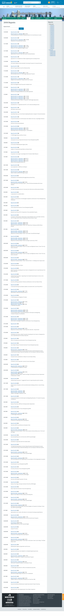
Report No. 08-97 (14, 187)
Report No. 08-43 (14, 510)
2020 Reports (52, 32)
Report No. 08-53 (14, 456)
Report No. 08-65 (14, 389)
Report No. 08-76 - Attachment (16, 328)
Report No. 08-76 (14, 326)
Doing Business (27, 6)
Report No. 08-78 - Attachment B (17, 311)
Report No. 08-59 (14, 423)
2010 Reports (52, 43)
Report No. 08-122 (14, 50)
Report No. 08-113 (14, 102)
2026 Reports (52, 25)
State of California (50, 597)
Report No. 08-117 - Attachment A (17, 78)
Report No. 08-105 (14, 142)
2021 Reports (52, 31)
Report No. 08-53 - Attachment (16, 458)
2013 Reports (52, 40)
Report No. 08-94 (14, 205)
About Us (19, 18)
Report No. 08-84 (14, 274)
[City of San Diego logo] (7, 2)
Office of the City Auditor (36, 599)
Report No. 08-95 (14, 196)
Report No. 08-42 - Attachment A (17, 516)
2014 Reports (52, 39)
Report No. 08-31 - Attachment (16, 578)
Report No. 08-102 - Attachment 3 (17, 161)
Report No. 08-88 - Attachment (16, 245)
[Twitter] (7, 597)
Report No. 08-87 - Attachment (16, 259)
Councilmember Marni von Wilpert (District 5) (25, 600)
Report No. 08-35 (14, 553)
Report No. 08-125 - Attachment (17, 33)
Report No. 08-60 (14, 417)
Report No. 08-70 (14, 359)
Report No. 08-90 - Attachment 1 (17, 231)
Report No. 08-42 (14, 515)
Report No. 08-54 (14, 450)
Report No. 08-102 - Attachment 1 (17, 158)
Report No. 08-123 (14, 43)
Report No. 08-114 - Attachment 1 (17, 96)
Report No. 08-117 (14, 76)
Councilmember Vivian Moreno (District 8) (24, 604)
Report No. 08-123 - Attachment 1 (17, 45)
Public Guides (32, 18)
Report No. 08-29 (14, 587)
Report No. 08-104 (14, 147)
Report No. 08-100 (14, 169)
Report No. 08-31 (14, 576)
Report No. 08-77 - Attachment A (17, 318)
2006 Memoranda (52, 55)
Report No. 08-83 (14, 280)
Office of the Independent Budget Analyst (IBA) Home (9, 18)
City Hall (54, 6)
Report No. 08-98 (14, 180)
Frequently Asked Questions (48, 18)
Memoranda (51, 49)
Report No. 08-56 (14, 439)
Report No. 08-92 (14, 215)
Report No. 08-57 (14, 435)
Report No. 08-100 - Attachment (17, 171)
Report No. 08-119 (14, 66)
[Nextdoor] (11, 597)
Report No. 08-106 (14, 138)
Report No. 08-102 (14, 156)
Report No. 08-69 (14, 364)
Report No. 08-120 (14, 61)
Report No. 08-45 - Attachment (16, 499)
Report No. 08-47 (14, 486)
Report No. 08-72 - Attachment (16, 349)
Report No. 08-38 (14, 537)
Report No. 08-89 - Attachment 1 (17, 238)
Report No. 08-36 (14, 549)
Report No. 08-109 (14, 121)
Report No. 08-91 (14, 220)
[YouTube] (8, 597)
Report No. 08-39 (14, 531)
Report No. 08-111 (14, 112)
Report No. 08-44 (14, 503)
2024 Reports (52, 27)
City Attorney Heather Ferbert (37, 597)
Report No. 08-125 (14, 32)
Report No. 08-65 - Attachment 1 (17, 390)
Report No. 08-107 (14, 133)
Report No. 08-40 (14, 526)
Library (34, 6)
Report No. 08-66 (14, 383)
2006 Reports (52, 48)
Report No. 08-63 (14, 402)
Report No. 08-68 (14, 370)
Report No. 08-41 (14, 521)
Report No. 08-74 (14, 338)
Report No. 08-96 (14, 192)
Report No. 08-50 (14, 471)
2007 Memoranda (52, 54)
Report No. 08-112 (14, 107)
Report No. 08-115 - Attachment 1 (17, 89)
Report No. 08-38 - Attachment (16, 539)
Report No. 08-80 (14, 295)
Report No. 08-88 (14, 243)
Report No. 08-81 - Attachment (16, 291)
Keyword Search (7, 26)
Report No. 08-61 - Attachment (16, 413)
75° (15, 2)
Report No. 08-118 (14, 70)
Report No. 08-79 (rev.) (15, 303)
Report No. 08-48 (14, 482)
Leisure (7, 6)
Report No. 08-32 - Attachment (16, 572)
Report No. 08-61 (14, 411)
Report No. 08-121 (14, 56)
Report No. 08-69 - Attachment (16, 366)
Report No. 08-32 (14, 570)
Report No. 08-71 (14, 354)
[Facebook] (5, 597)
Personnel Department (36, 603)
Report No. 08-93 (14, 210)
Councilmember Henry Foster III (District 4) (24, 599)
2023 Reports (52, 28)
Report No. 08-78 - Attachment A (17, 310)
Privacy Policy (25, 609)
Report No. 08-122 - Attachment (17, 52)
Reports (28, 17)
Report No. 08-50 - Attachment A (17, 473)
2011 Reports (52, 42)
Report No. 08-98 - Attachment (16, 182)
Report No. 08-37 (14, 544)
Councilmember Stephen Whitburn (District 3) (25, 598)
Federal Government (50, 598)
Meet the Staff (23, 18)
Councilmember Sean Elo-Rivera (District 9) (24, 605)
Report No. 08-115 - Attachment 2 (17, 90)
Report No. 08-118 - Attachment (17, 72)
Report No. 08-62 (14, 406)
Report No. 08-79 (14, 300)
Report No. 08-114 (14, 94)
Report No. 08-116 (14, 82)
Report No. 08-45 (14, 497)
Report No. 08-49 (14, 477)
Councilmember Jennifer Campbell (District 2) (25, 597)
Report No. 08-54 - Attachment (16, 452)
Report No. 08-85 (14, 268)
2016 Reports (52, 36)
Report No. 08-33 (14, 565)
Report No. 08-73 (14, 343)
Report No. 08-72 (14, 347)
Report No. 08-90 (14, 229)
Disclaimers (19, 609)
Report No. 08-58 (14, 427)
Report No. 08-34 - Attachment (16, 561)
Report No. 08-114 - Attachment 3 (17, 98)
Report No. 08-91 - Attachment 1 (17, 222)
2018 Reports (52, 34)
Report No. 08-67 (14, 378)
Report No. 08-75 (14, 332)
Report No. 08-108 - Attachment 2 (17, 129)
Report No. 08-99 (14, 175)
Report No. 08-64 (14, 396)
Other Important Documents (39, 18)
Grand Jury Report (14, 373)
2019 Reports (52, 33)
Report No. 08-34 (14, 559)
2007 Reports (52, 47)
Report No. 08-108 (14, 126)
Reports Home (51, 24)
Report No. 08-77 (14, 316)
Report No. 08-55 (14, 444)
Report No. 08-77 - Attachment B (17, 319)
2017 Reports (52, 35)
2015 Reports (52, 38)
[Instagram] (10, 597)
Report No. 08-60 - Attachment (16, 419)
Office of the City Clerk (36, 600)
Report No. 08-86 (14, 263)
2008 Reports (52, 46)
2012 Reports (52, 41)
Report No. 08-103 (14, 152)
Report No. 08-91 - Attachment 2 (17, 223)
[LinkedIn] (13, 597)
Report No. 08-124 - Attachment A (17, 39)
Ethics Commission (35, 598)
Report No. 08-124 (14, 37)
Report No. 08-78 (14, 308)
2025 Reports (52, 26)
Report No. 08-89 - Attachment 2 (17, 239)
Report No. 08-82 (14, 284)
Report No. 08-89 (14, 236)
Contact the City (43, 609)
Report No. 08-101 (14, 165)
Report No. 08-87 (14, 257)
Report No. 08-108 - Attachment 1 (17, 128)
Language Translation (36, 609)
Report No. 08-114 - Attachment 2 (17, 97)
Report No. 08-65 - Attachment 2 (17, 392)
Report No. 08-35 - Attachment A (17, 555)
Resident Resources (18, 6)
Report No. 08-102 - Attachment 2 (17, 159)
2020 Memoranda (52, 50)
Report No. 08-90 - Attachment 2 (17, 232)
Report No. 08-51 (14, 466)
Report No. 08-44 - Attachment (16, 505)
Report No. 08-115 (14, 87)
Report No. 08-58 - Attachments (17, 429)
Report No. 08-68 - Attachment (16, 372)
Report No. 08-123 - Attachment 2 (17, 46)
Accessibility (30, 609)
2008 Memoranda (52, 53)
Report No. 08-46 (14, 491)
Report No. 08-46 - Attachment (16, 493)
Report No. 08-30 (14, 582)
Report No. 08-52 (14, 462)
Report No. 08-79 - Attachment (16, 301)
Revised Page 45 (14, 522)
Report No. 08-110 (14, 116)
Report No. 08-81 (14, 289)
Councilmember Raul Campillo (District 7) (24, 603)
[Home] (4, 6)
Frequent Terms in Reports (57, 18)
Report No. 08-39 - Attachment (16, 533)
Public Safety (45, 6)
